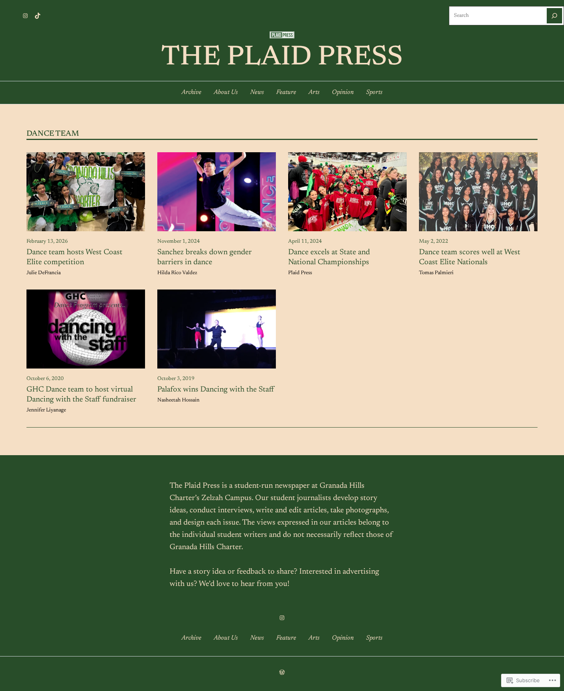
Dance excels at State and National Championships (329, 257)
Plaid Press (300, 273)
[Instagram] (25, 16)
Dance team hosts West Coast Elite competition (74, 257)
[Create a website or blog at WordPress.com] (282, 673)
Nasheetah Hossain (178, 400)
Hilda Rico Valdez (177, 273)
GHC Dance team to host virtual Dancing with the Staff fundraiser (81, 394)
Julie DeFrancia (43, 273)
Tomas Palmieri (436, 273)
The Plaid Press (282, 58)
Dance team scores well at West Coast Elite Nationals (469, 257)
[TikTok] (38, 16)
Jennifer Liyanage (46, 410)
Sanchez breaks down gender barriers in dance (204, 257)
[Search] (554, 15)
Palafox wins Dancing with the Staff (215, 389)
